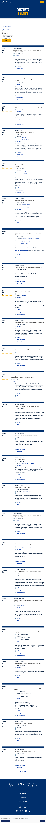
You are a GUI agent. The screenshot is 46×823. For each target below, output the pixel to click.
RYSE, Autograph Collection (27, 491)
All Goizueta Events (7, 26)
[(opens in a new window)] (17, 811)
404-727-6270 (24, 807)
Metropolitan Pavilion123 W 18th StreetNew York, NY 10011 (26, 206)
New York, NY (23, 605)
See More (23, 772)
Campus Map (23, 797)
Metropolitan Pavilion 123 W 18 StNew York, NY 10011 (26, 138)
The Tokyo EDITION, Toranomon (28, 463)
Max (2, 38)
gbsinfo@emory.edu (24, 806)
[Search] (41, 2)
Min (2, 36)
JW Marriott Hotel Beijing (27, 547)
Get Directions (23, 803)
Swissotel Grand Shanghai (27, 727)
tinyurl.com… (24, 295)
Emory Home (23, 796)
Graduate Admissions (7, 28)
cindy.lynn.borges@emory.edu (21, 250)
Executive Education (7, 29)
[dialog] (23, 819)
